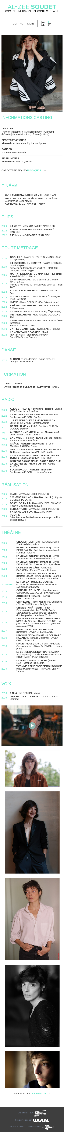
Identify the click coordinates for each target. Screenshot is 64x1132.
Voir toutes (30, 1093)
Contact (19, 23)
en (49, 25)
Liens (31, 23)
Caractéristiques (21, 170)
